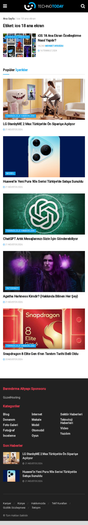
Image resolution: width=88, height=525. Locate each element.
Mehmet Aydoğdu (54, 46)
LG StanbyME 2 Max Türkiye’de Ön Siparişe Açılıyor (39, 124)
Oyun (35, 435)
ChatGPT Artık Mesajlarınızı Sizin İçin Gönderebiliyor (40, 239)
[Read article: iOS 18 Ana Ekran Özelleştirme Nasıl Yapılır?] (19, 45)
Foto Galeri (10, 425)
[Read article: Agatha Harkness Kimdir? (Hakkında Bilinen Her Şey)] (44, 271)
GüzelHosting (11, 397)
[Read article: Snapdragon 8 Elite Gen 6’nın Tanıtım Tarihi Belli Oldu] (44, 329)
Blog (6, 414)
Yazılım (65, 433)
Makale (36, 419)
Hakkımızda (38, 503)
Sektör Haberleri (71, 414)
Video (64, 428)
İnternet (12, 288)
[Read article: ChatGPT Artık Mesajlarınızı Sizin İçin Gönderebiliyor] (44, 214)
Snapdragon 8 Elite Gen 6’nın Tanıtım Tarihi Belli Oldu (40, 354)
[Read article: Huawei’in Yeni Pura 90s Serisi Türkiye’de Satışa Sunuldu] (44, 156)
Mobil (10, 173)
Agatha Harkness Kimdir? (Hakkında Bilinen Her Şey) (40, 296)
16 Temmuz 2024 (48, 51)
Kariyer (7, 503)
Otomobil (38, 430)
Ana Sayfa (9, 18)
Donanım (9, 419)
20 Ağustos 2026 (14, 359)
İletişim (36, 507)
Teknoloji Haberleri (17, 37)
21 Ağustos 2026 (14, 129)
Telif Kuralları (59, 503)
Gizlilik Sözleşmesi (14, 507)
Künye (21, 503)
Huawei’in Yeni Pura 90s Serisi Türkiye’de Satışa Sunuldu (43, 181)
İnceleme (9, 435)
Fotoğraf (9, 430)
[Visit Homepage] (43, 6)
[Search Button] (83, 6)
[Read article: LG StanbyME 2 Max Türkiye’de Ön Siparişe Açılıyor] (44, 99)
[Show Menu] (5, 6)
